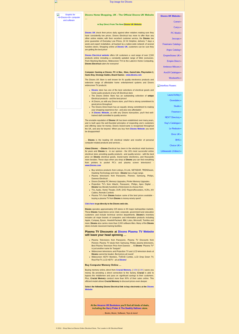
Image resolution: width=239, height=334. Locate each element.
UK (141, 270)
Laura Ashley (174, 95)
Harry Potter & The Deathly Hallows (123, 308)
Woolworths (174, 78)
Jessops (176, 38)
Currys (177, 27)
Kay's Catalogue (172, 123)
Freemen (176, 112)
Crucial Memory (123, 270)
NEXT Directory (172, 117)
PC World (175, 33)
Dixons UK (90, 33)
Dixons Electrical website (97, 55)
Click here (89, 204)
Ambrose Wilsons (171, 67)
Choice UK (175, 145)
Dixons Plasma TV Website (136, 231)
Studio (177, 106)
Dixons (95, 90)
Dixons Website (101, 113)
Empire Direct (173, 61)
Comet (177, 21)
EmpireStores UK (171, 55)
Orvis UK (175, 134)
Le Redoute (174, 128)
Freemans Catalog (171, 44)
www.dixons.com (134, 75)
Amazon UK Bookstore (108, 305)
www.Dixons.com (93, 165)
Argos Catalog (173, 50)
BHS (177, 140)
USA (135, 270)
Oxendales (175, 100)
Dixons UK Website (133, 24)
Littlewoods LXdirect (170, 151)
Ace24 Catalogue (172, 72)
